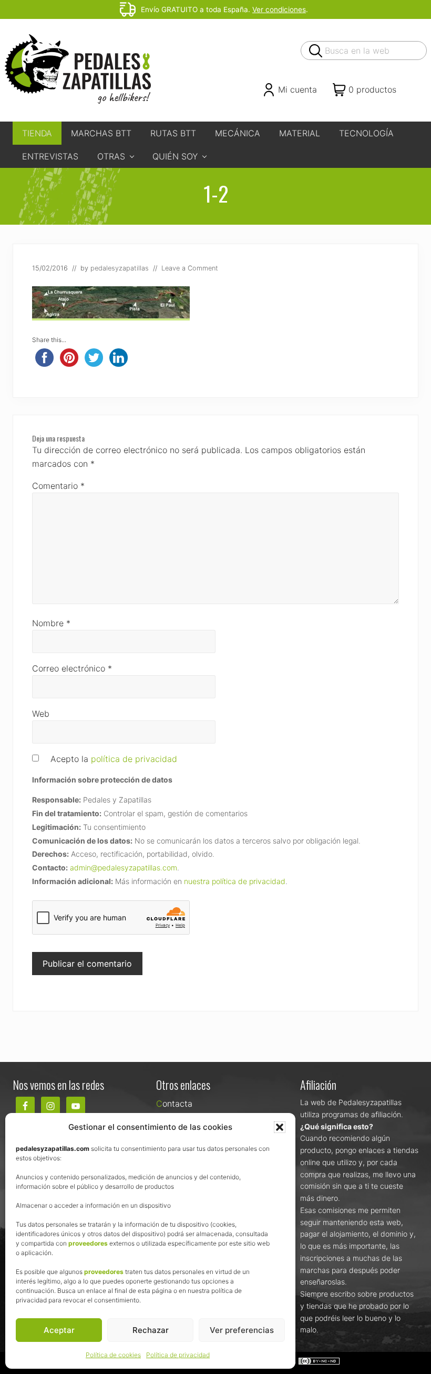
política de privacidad (134, 759)
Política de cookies (113, 1355)
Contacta (174, 1103)
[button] (279, 1127)
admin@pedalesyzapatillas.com (123, 867)
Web (40, 713)
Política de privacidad (178, 1355)
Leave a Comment (189, 268)
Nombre (51, 623)
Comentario (58, 485)
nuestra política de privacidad (234, 881)
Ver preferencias (242, 1330)
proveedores (88, 1243)
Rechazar (150, 1330)
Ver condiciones (279, 9)
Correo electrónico (72, 668)
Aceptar (59, 1330)
